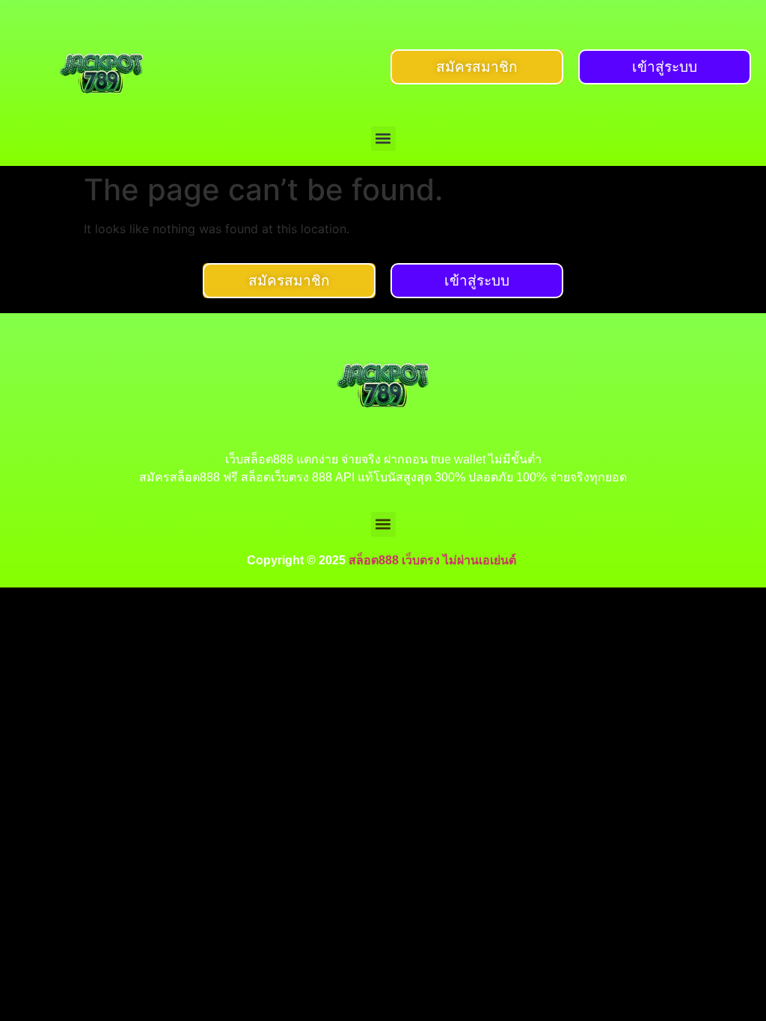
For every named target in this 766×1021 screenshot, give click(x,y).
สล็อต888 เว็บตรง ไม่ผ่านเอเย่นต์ (434, 560)
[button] (383, 138)
